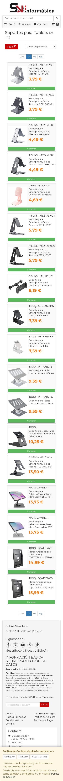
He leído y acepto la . (31, 697)
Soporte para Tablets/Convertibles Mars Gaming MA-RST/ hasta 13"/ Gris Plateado (41, 525)
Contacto (43, 24)
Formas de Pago (43, 720)
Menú (11, 24)
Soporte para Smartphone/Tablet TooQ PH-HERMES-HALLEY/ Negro (39, 314)
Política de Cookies (44, 716)
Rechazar (23, 757)
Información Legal (44, 713)
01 (29, 57)
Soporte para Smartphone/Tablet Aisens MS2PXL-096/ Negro (40, 253)
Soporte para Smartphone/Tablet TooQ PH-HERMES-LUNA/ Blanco (39, 344)
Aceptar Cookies (39, 757)
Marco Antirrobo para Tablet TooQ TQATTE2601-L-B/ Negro (41, 554)
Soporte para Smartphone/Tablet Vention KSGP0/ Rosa (40, 192)
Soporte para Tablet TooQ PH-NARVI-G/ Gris (41, 402)
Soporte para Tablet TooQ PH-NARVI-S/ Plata (41, 371)
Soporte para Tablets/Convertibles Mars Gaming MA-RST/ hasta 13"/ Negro (40, 495)
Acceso (26, 24)
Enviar (44, 704)
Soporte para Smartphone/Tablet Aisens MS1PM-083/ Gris (41, 101)
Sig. (41, 57)
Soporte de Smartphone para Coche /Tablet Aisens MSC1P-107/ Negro (40, 284)
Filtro (10, 46)
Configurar (9, 757)
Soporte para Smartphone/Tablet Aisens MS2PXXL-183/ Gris (40, 465)
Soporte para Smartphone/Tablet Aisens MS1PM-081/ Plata (39, 72)
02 (34, 57)
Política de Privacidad (39, 690)
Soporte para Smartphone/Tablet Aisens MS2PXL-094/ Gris (40, 223)
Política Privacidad (16, 716)
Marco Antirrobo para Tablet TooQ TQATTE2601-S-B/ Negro (41, 585)
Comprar (31, 88)
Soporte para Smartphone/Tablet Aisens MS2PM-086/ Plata (39, 132)
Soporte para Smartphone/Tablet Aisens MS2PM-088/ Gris (42, 162)
